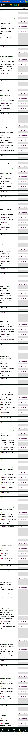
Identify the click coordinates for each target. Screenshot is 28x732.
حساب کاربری (2, 731)
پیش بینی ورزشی (25, 731)
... (19, 13)
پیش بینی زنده (19, 731)
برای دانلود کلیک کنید (6, 1)
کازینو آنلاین (8, 731)
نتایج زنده (14, 731)
